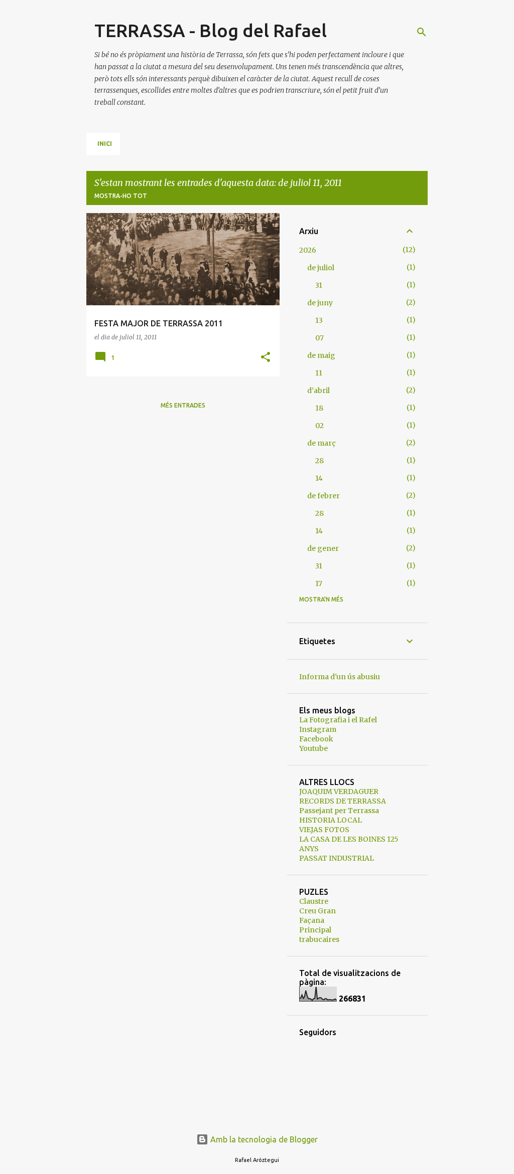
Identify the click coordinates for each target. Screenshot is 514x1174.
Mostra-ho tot (120, 195)
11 (318, 372)
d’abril (318, 390)
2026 (307, 250)
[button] (266, 357)
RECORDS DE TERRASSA (342, 801)
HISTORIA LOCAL (330, 820)
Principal (315, 929)
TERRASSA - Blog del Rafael (210, 30)
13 (319, 320)
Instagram (317, 729)
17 (318, 583)
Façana (311, 920)
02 (319, 425)
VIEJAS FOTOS (324, 829)
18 (319, 408)
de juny (320, 302)
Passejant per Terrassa (339, 810)
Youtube (313, 748)
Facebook (316, 738)
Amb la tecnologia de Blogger (263, 1139)
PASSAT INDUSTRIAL (336, 858)
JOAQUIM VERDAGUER (338, 791)
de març (321, 443)
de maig (321, 355)
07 (319, 337)
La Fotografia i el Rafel (338, 719)
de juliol (320, 267)
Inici (104, 143)
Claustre (313, 901)
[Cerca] (422, 32)
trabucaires (319, 939)
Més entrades (183, 405)
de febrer (323, 495)
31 (318, 285)
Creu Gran (317, 910)
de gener (323, 548)
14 (319, 478)
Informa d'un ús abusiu (339, 676)
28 (319, 460)
